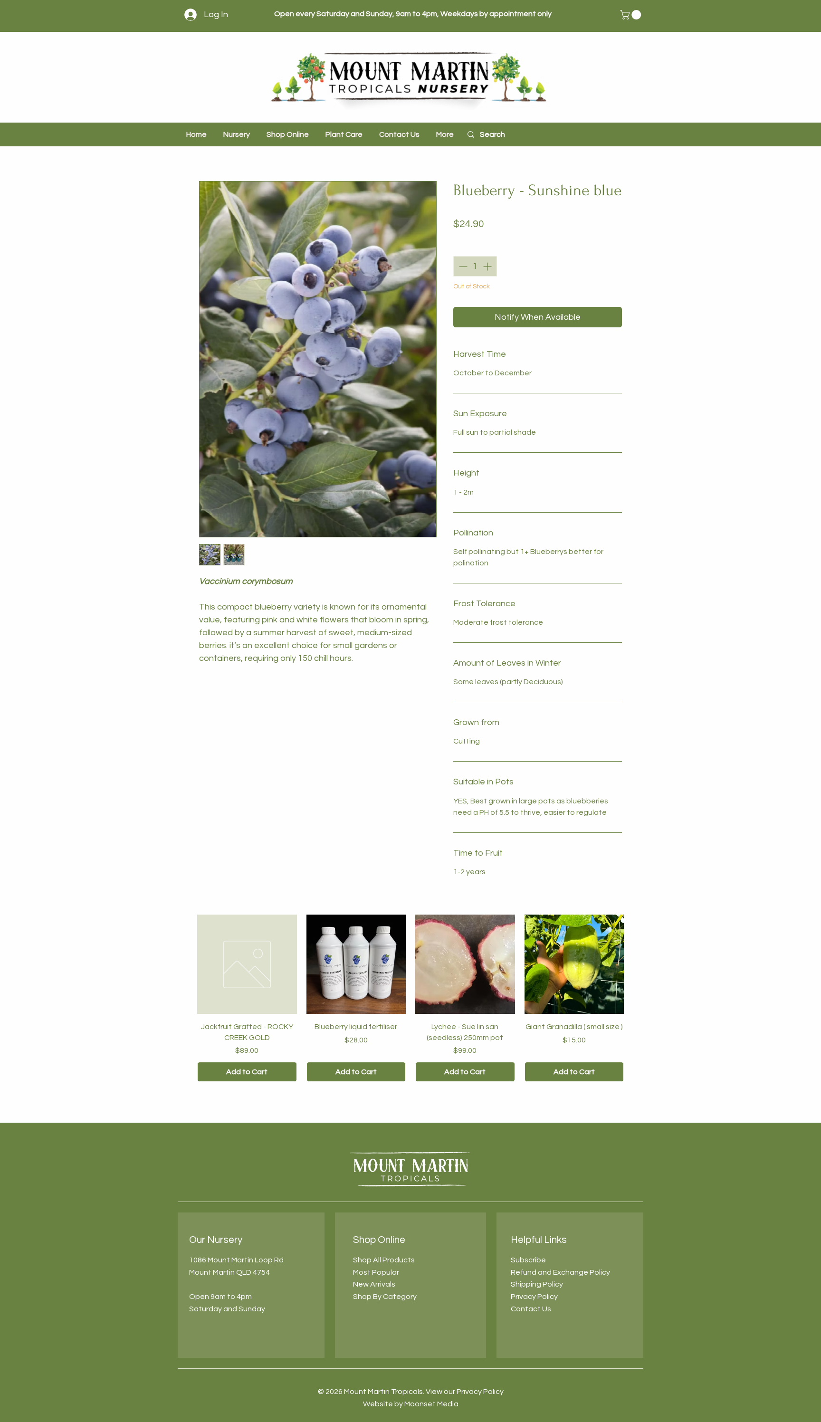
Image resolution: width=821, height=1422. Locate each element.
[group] (410, 998)
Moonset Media (431, 1404)
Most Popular (376, 1272)
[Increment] (488, 266)
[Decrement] (462, 266)
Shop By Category (385, 1296)
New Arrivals (374, 1284)
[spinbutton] (475, 266)
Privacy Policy (534, 1296)
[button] (631, 14)
